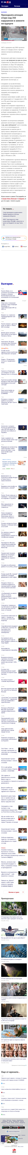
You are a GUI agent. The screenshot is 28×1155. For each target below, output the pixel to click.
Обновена (3, 847)
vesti (4, 1103)
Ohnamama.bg (16, 1121)
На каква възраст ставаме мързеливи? (8, 680)
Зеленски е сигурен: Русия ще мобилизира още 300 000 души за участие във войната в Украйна (8, 429)
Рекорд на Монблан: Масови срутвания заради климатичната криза (8, 710)
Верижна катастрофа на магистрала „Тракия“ (9, 487)
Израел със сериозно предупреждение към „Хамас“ (8, 316)
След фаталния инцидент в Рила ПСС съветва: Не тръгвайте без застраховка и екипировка (9, 629)
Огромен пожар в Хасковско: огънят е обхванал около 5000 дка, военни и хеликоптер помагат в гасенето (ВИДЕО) (13, 853)
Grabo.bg (22, 1121)
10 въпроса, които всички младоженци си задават (14, 998)
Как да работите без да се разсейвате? (13, 938)
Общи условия (20, 1146)
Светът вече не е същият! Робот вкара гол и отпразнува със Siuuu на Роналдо (13, 1110)
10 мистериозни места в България (11, 978)
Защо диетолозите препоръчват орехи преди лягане (7, 730)
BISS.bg (10, 1121)
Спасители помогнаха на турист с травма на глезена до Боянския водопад (9, 618)
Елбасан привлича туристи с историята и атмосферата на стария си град (8, 840)
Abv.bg (4, 1120)
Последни (4, 6)
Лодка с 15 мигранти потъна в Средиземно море (8, 361)
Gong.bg (14, 1120)
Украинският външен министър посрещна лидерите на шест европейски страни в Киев (8, 556)
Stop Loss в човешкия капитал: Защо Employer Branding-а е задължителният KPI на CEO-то (9, 306)
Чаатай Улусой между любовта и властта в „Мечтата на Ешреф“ (13, 1019)
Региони (17, 6)
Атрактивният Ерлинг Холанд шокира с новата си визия (9, 760)
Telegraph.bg (22, 1122)
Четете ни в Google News (14, 1131)
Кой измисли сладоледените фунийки (9, 649)
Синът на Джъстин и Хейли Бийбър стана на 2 (13, 1089)
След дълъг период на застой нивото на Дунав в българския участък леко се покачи (9, 607)
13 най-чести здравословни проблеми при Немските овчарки (9, 352)
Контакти (23, 1135)
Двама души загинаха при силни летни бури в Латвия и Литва (9, 334)
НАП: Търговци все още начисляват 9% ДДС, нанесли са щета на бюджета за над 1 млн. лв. (13, 222)
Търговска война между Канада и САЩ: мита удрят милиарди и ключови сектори (9, 382)
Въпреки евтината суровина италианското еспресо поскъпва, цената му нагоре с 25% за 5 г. (9, 660)
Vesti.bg (12, 1122)
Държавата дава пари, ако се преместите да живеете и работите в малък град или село (8, 799)
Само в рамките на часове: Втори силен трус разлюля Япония (9, 439)
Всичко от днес (14, 892)
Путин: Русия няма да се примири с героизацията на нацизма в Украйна (9, 496)
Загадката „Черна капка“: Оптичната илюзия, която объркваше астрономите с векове (13, 1099)
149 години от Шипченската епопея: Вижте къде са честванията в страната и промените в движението (13, 779)
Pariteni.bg (3, 1122)
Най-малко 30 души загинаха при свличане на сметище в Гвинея (8, 343)
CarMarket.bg (5, 1121)
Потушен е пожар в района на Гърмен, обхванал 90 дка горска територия (9, 401)
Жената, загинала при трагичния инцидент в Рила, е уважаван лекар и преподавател (9, 864)
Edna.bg (8, 1122)
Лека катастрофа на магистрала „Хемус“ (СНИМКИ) (7, 391)
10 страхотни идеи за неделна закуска (13, 1040)
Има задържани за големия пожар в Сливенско (7, 505)
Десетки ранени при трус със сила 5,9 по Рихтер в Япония (9, 690)
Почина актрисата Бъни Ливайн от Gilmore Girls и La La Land (9, 525)
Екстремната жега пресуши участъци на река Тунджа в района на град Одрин (9, 640)
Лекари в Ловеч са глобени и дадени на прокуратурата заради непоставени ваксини (8, 585)
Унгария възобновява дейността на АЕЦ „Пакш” (9, 565)
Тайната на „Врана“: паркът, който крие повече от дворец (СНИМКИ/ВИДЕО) (7, 883)
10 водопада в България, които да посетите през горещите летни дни (12, 918)
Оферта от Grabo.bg (5, 459)
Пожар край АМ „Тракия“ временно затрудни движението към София (9, 575)
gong (4, 1114)
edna (4, 1092)
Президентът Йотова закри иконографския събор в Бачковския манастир (8, 545)
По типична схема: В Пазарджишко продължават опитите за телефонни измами (9, 535)
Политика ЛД (20, 1138)
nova (4, 1083)
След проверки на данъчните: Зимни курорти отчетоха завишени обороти (12, 214)
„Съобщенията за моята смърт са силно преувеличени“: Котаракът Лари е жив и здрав (9, 596)
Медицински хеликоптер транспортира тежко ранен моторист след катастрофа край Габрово (9, 450)
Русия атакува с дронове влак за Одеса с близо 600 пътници (9, 325)
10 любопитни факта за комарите (11, 959)
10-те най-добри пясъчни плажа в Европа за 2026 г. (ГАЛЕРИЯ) (9, 769)
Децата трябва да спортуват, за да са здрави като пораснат (8, 789)
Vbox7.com (9, 1120)
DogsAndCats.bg (20, 1120)
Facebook (16, 246)
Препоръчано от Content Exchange (18, 1065)
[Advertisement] (14, 265)
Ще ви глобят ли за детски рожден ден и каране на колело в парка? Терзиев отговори (9, 819)
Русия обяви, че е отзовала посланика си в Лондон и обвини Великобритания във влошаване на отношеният (10, 294)
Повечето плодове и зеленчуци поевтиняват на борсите (9, 739)
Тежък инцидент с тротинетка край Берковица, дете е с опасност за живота (7, 515)
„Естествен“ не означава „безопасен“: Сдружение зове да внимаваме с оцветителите (9, 700)
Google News (7, 246)
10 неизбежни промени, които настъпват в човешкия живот (13, 1060)
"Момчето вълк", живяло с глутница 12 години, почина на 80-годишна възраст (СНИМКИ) (14, 1079)
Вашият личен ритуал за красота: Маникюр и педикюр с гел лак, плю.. (9, 465)
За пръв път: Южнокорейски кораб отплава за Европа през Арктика (9, 672)
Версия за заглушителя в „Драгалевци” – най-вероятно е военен (9, 874)
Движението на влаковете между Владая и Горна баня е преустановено (9, 478)
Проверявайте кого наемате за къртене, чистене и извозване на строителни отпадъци (9, 721)
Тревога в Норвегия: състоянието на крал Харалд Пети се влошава (9, 372)
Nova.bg (16, 1122)
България (6, 283)
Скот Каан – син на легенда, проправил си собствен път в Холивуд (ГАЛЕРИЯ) (9, 751)
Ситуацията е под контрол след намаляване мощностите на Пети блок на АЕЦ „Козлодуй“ (11, 809)
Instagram (25, 246)
